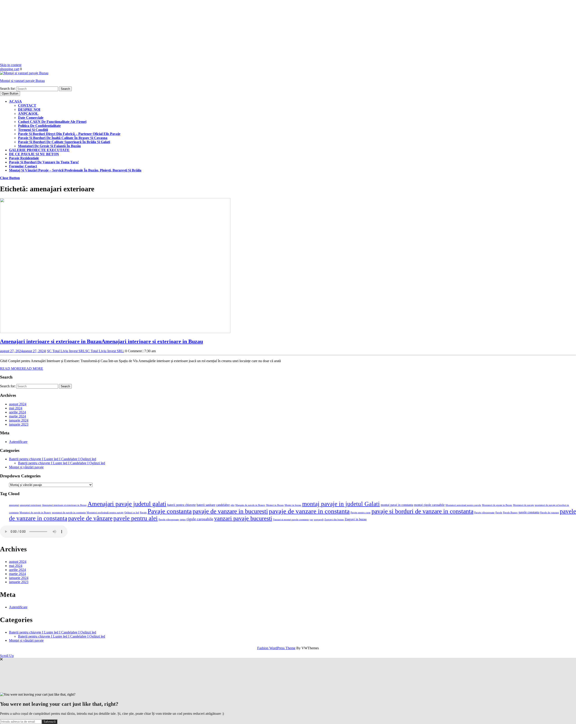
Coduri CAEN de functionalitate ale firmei (52, 122)
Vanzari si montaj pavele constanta (291, 519)
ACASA (15, 101)
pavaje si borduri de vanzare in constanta (422, 511)
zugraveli (319, 519)
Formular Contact (23, 166)
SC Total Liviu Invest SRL (85, 351)
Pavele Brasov (510, 512)
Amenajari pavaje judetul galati (127, 503)
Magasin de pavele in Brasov (250, 505)
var (311, 519)
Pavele (498, 512)
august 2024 (17, 404)
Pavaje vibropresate (484, 512)
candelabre (223, 505)
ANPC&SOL (28, 113)
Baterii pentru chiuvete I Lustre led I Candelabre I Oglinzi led (52, 459)
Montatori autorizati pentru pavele (463, 505)
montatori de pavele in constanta (69, 512)
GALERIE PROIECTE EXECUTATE (39, 150)
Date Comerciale (30, 118)
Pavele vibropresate (169, 519)
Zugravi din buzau (334, 519)
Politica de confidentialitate (39, 126)
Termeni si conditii (33, 130)
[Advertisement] (135, 31)
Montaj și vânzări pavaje (26, 467)
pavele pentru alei (135, 518)
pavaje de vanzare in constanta (309, 511)
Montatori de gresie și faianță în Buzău (49, 146)
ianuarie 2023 (18, 424)
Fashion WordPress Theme (276, 648)
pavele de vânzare (90, 518)
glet (232, 505)
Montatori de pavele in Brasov (35, 512)
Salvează (49, 721)
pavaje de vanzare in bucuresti (230, 511)
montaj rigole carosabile (429, 505)
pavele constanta (529, 512)
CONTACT (27, 105)
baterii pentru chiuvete (181, 505)
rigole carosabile (200, 519)
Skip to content (10, 65)
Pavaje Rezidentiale (24, 158)
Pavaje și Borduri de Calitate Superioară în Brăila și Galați (64, 142)
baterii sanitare (206, 505)
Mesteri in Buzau (275, 505)
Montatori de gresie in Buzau (497, 505)
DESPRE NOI (29, 109)
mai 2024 (15, 408)
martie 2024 (17, 416)
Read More (21, 368)
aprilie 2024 (17, 412)
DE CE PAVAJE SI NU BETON (34, 154)
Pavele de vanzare (549, 512)
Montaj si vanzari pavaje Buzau (22, 81)
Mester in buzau (293, 505)
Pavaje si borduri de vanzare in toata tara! (44, 162)
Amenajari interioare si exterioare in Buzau (101, 341)
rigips (183, 519)
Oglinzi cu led (131, 512)
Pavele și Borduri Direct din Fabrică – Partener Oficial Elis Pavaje (69, 134)
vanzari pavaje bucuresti (243, 518)
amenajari (14, 505)
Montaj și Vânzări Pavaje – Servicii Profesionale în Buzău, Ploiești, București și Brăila (75, 170)
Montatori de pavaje (523, 505)
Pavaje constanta (170, 511)
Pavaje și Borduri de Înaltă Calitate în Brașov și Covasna (62, 138)
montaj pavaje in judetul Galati (341, 504)
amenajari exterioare (30, 505)
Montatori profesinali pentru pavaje (105, 512)
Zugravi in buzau (356, 519)
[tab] (10, 93)
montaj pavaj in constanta (397, 505)
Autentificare (18, 442)
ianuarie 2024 (18, 420)
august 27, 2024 (22, 351)
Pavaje (143, 512)
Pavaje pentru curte (361, 512)
